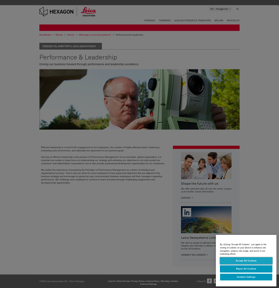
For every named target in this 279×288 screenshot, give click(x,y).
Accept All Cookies (246, 261)
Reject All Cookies (246, 269)
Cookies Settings (246, 277)
